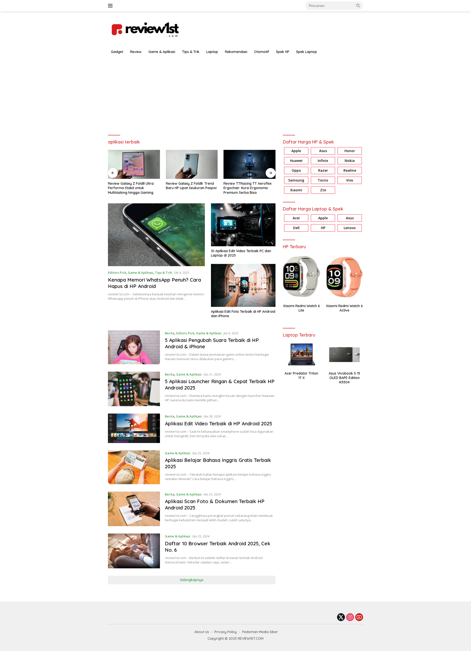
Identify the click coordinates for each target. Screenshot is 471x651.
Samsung (296, 180)
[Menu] (111, 5)
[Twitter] (341, 617)
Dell (296, 227)
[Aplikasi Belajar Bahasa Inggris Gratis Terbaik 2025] (134, 467)
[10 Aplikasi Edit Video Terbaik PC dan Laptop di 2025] (243, 225)
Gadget (117, 52)
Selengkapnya (191, 580)
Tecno (323, 180)
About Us (201, 632)
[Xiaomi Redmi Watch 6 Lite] (301, 276)
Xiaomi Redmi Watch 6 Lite (301, 308)
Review (136, 52)
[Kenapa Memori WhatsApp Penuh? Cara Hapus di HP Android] (156, 234)
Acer (296, 218)
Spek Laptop (306, 52)
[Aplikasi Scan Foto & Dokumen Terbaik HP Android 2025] (134, 509)
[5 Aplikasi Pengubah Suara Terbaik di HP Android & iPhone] (134, 347)
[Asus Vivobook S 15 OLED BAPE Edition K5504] (344, 354)
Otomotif (261, 52)
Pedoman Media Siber (260, 632)
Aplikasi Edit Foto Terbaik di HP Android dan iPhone (243, 313)
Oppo (296, 170)
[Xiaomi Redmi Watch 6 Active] (344, 276)
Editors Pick (117, 272)
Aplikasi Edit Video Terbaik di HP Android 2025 (218, 423)
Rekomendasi (236, 52)
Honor (349, 151)
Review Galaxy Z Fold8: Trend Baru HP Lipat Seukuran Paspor (191, 185)
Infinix (323, 160)
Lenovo (350, 227)
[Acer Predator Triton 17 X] (301, 354)
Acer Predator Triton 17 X (301, 375)
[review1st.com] (145, 28)
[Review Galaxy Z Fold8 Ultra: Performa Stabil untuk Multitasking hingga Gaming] (134, 164)
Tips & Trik (190, 52)
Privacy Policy (225, 632)
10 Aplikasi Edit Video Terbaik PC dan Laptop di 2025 (241, 253)
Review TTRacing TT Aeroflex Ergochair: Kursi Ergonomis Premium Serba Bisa (247, 188)
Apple (296, 151)
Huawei (296, 160)
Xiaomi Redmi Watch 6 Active (344, 308)
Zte (323, 190)
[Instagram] (350, 617)
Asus (323, 151)
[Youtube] (359, 617)
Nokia (350, 160)
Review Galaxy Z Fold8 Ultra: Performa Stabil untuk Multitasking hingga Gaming (131, 188)
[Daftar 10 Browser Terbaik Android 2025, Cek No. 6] (134, 551)
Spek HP (282, 52)
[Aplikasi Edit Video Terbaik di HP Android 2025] (134, 428)
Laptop (212, 52)
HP (323, 227)
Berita (169, 333)
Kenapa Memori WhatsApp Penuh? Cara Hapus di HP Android (154, 283)
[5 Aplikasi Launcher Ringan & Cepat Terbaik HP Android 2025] (134, 389)
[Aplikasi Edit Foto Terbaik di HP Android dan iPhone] (243, 285)
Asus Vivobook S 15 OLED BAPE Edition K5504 (344, 377)
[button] (358, 5)
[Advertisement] (235, 93)
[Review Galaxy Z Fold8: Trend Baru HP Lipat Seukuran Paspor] (192, 164)
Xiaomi (296, 190)
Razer (323, 170)
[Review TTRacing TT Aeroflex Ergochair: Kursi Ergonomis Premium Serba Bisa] (249, 164)
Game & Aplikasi (161, 52)
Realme (349, 170)
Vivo (349, 180)
